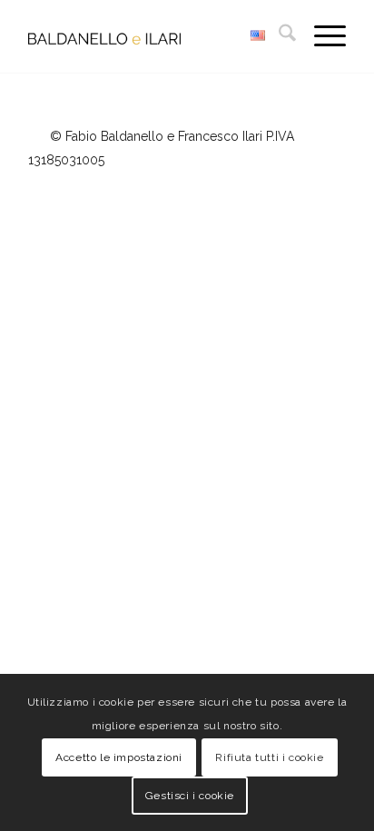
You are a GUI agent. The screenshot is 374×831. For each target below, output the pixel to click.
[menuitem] (278, 36)
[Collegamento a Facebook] (332, 181)
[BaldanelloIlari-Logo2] (155, 36)
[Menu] (321, 36)
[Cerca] (278, 36)
